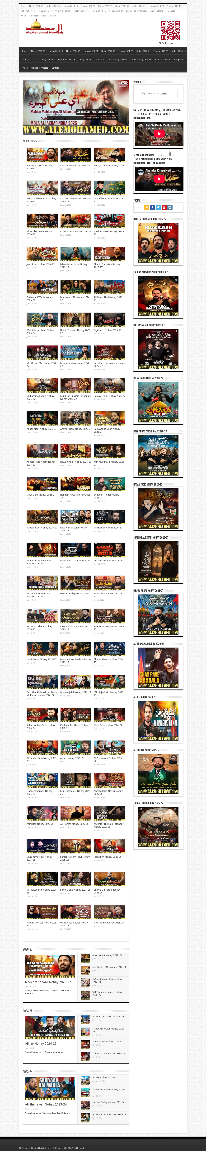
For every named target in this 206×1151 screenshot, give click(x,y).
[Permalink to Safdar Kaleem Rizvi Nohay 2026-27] (42, 188)
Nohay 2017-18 (28, 11)
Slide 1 (26, 134)
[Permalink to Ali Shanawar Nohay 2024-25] (85, 1019)
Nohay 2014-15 (99, 11)
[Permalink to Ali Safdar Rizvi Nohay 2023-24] (85, 1117)
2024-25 (28, 1011)
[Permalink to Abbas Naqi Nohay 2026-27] (42, 418)
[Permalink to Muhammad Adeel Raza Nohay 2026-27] (42, 550)
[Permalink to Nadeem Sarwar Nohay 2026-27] (42, 155)
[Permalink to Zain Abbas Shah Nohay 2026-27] (109, 418)
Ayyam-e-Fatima (62, 11)
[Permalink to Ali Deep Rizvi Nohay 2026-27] (109, 287)
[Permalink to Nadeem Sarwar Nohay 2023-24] (85, 1092)
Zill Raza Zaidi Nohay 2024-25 (108, 1053)
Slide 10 (95, 134)
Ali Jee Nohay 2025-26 (72, 758)
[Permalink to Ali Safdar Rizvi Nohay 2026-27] (109, 188)
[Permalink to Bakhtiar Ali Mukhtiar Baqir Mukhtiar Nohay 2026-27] (42, 682)
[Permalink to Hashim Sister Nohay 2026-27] (109, 221)
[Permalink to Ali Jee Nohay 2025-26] (76, 747)
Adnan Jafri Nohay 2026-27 (108, 560)
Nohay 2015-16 (82, 11)
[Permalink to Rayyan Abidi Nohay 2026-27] (76, 451)
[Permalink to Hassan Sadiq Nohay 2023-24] (85, 1105)
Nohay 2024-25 (71, 6)
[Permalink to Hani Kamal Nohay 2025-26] (109, 912)
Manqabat (172, 11)
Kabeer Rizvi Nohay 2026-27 (42, 527)
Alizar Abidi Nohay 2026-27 (75, 165)
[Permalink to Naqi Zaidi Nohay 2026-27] (109, 715)
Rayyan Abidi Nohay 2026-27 (75, 461)
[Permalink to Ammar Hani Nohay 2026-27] (76, 418)
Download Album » (54, 1052)
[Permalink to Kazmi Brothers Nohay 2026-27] (42, 616)
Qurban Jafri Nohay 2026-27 (75, 692)
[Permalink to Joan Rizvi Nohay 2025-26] (109, 846)
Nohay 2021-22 (122, 6)
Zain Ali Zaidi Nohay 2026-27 (109, 396)
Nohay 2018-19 (174, 6)
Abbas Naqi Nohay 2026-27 (41, 428)
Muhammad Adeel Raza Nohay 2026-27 (39, 562)
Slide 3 (42, 134)
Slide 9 (87, 134)
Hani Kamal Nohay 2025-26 (109, 922)
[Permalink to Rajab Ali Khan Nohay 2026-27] (76, 550)
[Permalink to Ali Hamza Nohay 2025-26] (76, 813)
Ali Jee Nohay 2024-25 (40, 1043)
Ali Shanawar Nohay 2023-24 (46, 1104)
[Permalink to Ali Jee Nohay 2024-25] (50, 1027)
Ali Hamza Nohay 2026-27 (108, 527)
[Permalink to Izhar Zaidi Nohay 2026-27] (42, 484)
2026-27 (28, 949)
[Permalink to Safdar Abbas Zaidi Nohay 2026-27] (42, 715)
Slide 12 (110, 134)
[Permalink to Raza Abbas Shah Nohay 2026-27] (76, 616)
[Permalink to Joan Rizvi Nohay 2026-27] (42, 254)
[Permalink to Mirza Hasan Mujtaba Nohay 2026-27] (42, 583)
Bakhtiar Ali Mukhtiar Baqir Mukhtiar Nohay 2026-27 (42, 694)
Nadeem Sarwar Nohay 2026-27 (48, 982)
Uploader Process (37, 16)
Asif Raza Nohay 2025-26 (40, 823)
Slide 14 (125, 134)
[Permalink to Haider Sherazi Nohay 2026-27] (76, 320)
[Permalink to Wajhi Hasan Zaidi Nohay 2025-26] (76, 912)
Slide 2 (34, 134)
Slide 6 (64, 134)
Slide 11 (102, 134)
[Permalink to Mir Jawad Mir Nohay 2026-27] (76, 287)
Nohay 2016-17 (45, 11)
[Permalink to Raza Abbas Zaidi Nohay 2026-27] (76, 517)
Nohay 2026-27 (36, 6)
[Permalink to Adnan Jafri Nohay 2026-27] (109, 550)
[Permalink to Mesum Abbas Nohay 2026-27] (76, 352)
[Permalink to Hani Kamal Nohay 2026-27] (42, 649)
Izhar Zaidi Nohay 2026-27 (41, 494)
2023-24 (28, 1072)
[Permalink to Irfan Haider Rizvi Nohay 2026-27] (76, 254)
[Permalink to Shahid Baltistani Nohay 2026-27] (109, 254)
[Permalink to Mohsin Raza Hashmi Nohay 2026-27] (76, 649)
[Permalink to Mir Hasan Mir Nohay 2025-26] (76, 780)
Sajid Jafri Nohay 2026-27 (107, 330)
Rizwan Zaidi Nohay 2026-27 (75, 231)
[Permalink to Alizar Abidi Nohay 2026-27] (76, 155)
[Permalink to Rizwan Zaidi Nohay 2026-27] (76, 221)
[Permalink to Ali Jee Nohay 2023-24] (85, 1080)
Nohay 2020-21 (140, 6)
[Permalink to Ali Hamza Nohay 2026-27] (109, 517)
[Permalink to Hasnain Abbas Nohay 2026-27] (76, 484)
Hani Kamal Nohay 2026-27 (41, 659)
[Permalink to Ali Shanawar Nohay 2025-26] (109, 747)
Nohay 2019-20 (157, 6)
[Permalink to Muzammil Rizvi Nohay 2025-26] (42, 846)
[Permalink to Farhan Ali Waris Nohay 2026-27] (42, 287)
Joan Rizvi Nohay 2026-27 (40, 264)
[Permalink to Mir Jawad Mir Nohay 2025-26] (42, 879)
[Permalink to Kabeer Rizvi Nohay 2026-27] (42, 517)
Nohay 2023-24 (88, 6)
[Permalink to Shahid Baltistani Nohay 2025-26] (109, 879)
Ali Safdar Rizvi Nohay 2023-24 (109, 1114)
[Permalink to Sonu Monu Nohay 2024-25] (85, 1044)
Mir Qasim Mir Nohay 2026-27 (109, 967)
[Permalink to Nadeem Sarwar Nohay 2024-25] (85, 1032)
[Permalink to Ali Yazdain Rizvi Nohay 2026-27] (42, 221)
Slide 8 (79, 134)
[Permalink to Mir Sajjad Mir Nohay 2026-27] (109, 682)
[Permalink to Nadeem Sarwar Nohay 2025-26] (42, 780)
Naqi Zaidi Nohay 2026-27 (108, 725)
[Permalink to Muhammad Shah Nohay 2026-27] (42, 385)
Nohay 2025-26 (54, 6)
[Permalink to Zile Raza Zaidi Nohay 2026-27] (109, 616)
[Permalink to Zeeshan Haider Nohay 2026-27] (109, 484)
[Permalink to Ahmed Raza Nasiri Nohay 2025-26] (109, 780)
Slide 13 (117, 134)
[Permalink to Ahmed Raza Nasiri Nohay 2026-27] (42, 451)
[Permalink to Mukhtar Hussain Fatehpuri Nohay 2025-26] (109, 813)
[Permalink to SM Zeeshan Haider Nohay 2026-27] (76, 188)
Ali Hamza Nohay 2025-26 (74, 823)
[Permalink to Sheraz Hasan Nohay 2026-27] (109, 649)
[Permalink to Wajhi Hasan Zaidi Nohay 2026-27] (42, 320)
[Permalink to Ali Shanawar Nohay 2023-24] (50, 1088)
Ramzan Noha (156, 11)
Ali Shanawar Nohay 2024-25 (108, 1016)
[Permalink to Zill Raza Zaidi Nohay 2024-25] (85, 1056)
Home (23, 6)
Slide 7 (72, 134)
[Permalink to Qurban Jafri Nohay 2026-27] (76, 682)
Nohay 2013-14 (116, 11)
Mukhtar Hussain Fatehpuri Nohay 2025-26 (109, 825)
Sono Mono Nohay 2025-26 (75, 889)
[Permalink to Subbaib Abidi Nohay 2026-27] (109, 583)
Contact (52, 16)
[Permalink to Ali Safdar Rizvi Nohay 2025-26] (42, 747)
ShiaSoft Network (76, 1148)
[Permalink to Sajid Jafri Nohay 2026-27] (109, 320)
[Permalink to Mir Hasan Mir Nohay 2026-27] (42, 352)
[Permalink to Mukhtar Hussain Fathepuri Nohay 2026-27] (76, 385)
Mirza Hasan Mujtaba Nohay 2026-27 (38, 595)
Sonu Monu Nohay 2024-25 (107, 1041)
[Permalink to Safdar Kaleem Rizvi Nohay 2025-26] (76, 846)
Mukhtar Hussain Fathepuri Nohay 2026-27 (75, 397)
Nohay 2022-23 (105, 6)
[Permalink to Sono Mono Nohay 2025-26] (76, 879)
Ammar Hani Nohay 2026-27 (76, 428)
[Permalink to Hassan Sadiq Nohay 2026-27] (76, 583)
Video (23, 16)
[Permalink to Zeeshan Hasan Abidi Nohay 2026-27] (109, 352)
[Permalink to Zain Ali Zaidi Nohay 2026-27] (109, 385)
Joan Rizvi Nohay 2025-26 (108, 856)
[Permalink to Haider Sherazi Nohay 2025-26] (42, 912)
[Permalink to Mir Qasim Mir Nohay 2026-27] (109, 155)
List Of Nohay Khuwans (136, 11)
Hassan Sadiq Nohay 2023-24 (108, 1102)
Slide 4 (49, 134)
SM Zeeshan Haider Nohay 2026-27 (98, 112)
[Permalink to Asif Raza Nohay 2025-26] (42, 813)
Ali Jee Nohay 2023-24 (104, 1077)
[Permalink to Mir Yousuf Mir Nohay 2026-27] (109, 451)
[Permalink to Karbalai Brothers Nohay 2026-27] (76, 715)
